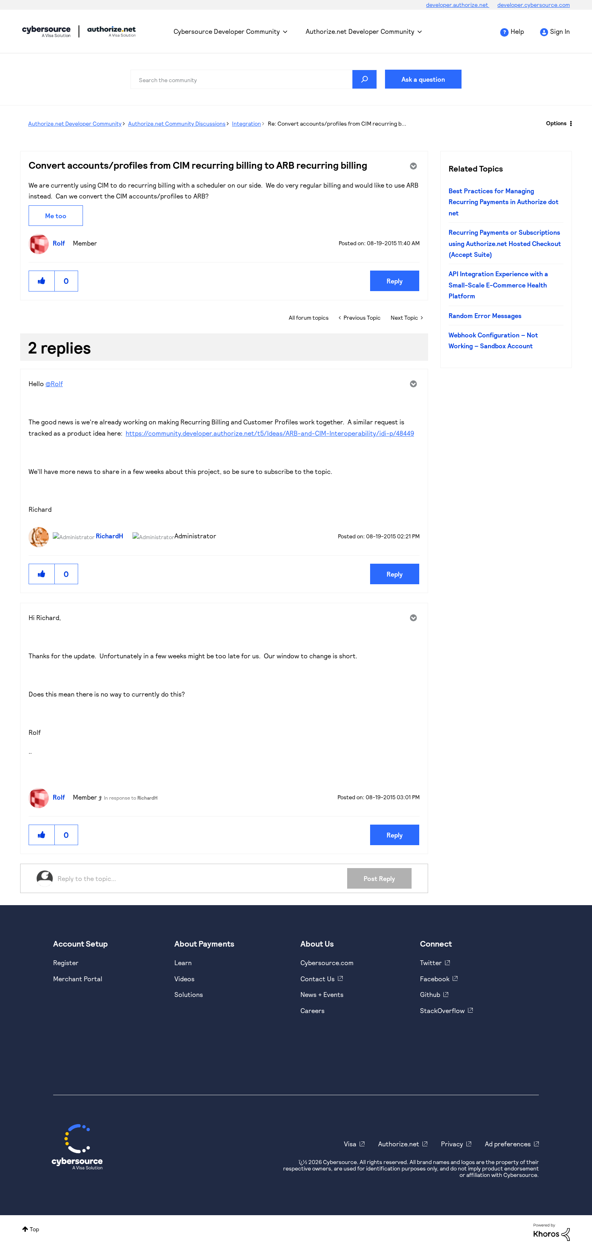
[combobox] (253, 79)
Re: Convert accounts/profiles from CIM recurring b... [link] (337, 123)
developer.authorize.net (457, 4)
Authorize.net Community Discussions (177, 123)
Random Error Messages (485, 315)
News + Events (322, 994)
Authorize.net (398, 1144)
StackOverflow (442, 1010)
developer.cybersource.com (533, 4)
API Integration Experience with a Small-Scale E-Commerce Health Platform (498, 285)
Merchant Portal (77, 978)
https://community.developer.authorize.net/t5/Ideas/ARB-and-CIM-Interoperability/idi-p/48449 (270, 433)
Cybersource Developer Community (46, 31)
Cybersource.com (327, 962)
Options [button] (556, 123)
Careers (312, 1010)
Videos (184, 978)
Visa (350, 1144)
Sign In (560, 31)
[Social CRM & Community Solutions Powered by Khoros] (552, 1231)
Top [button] (34, 1229)
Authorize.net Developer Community (360, 31)
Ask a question (423, 79)
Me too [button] (55, 215)
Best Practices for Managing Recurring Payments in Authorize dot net (504, 202)
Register (66, 962)
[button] (42, 281)
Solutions (188, 994)
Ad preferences (508, 1144)
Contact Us (317, 978)
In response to (130, 797)
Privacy (452, 1144)
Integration (246, 123)
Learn (183, 962)
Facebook (434, 978)
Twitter (431, 962)
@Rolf (54, 383)
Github (430, 994)
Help (517, 31)
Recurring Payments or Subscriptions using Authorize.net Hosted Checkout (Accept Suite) (505, 243)
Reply (395, 281)
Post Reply (379, 878)
